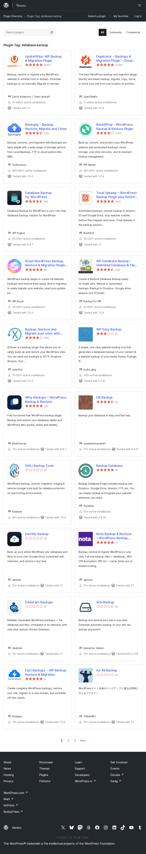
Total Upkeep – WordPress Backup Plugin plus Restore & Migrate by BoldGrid (116, 195)
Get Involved (118, 762)
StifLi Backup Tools (39, 466)
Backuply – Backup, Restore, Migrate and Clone (46, 126)
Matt (9, 799)
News (7, 768)
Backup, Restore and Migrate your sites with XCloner (42, 331)
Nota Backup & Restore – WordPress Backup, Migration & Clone (114, 536)
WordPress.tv (85, 781)
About (7, 762)
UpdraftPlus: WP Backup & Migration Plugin (43, 58)
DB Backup (104, 397)
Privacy (8, 781)
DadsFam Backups (39, 602)
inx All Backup (106, 670)
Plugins (43, 775)
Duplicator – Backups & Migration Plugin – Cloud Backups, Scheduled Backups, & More (114, 59)
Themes (44, 768)
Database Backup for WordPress (38, 195)
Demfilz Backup (37, 534)
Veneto (16, 827)
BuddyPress (13, 811)
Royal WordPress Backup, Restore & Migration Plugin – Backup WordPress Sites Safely (46, 263)
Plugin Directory (13, 16)
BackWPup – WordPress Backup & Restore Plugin (114, 126)
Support (80, 768)
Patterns (44, 781)
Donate (117, 775)
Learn (78, 762)
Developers (82, 775)
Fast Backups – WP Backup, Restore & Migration (46, 672)
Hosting (9, 775)
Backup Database (109, 466)
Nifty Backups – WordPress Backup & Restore (45, 399)
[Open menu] (140, 5)
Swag (115, 781)
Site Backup (105, 602)
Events (114, 768)
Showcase (46, 762)
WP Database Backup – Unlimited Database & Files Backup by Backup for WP (116, 263)
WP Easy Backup (108, 329)
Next (83, 740)
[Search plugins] (51, 32)
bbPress (11, 805)
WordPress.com (16, 793)
